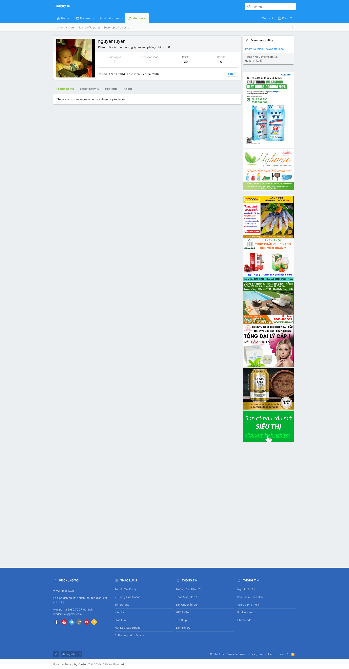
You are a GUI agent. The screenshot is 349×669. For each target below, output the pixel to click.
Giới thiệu (182, 612)
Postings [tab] (111, 88)
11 (115, 62)
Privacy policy (257, 654)
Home (280, 654)
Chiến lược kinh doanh (129, 635)
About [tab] (128, 88)
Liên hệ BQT (184, 627)
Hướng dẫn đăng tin (189, 589)
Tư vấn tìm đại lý (126, 589)
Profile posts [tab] (65, 88)
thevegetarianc (274, 48)
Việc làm (120, 612)
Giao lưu (120, 620)
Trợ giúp (181, 620)
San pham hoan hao (250, 597)
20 (186, 62)
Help (271, 654)
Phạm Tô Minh (254, 48)
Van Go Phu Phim (248, 604)
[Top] (287, 654)
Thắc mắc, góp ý (187, 597)
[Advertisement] (268, 503)
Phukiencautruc (247, 612)
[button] (93, 18)
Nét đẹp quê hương (128, 627)
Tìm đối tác (122, 604)
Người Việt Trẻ (246, 589)
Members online (262, 40)
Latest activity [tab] (89, 88)
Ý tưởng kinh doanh (127, 597)
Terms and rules (236, 654)
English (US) (73, 654)
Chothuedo (244, 620)
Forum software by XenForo (89, 664)
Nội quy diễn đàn (187, 604)
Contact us (217, 654)
